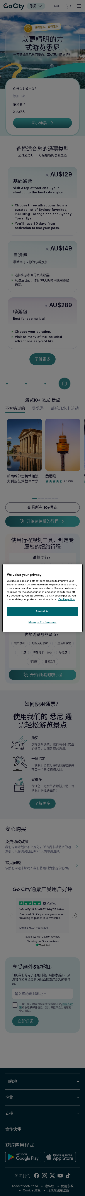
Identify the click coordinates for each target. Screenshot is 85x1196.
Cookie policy (66, 599)
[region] (42, 598)
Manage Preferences (42, 622)
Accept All (42, 611)
